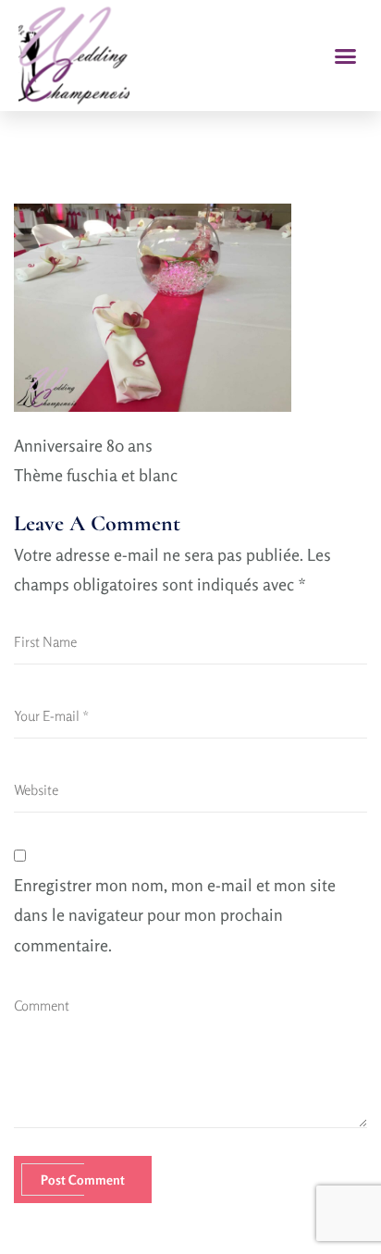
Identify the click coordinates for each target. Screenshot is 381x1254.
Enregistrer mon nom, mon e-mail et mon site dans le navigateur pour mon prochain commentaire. (175, 915)
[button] (345, 55)
